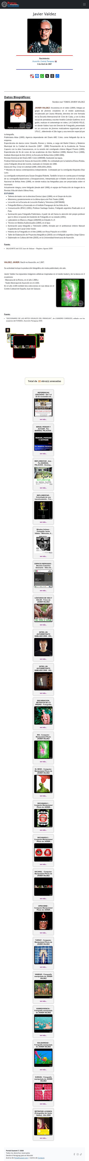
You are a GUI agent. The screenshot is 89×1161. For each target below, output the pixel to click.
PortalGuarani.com (21, 1158)
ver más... (43, 419)
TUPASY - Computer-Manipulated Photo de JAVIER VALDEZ (43, 942)
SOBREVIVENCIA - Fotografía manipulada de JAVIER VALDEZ (43, 1010)
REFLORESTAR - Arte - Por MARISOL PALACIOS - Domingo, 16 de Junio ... (43, 463)
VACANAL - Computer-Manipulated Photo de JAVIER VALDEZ (43, 874)
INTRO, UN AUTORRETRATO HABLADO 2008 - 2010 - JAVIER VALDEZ (43, 634)
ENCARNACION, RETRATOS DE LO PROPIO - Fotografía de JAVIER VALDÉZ (43, 702)
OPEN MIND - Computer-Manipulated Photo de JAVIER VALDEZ (43, 908)
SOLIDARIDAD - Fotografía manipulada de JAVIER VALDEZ (43, 1045)
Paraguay (50, 61)
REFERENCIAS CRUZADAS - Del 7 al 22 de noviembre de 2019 (43, 394)
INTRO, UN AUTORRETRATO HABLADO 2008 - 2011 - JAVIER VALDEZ (43, 668)
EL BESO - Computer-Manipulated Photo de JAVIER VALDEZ (43, 771)
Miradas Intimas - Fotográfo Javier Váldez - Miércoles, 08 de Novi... (43, 531)
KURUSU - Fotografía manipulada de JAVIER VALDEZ (43, 1079)
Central (43, 61)
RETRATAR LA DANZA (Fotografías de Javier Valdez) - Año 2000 (43, 1113)
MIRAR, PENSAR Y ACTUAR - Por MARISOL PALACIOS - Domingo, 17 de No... (43, 429)
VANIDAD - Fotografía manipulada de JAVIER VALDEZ (43, 976)
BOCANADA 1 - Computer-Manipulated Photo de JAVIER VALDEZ (43, 805)
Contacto (41, 1158)
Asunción (36, 61)
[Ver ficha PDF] (31, 77)
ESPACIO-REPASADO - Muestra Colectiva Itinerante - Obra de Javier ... (43, 566)
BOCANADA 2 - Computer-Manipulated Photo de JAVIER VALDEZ (43, 839)
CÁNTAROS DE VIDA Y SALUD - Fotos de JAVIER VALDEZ (43, 600)
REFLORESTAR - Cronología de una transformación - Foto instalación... (43, 497)
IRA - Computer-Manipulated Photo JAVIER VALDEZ (43, 737)
